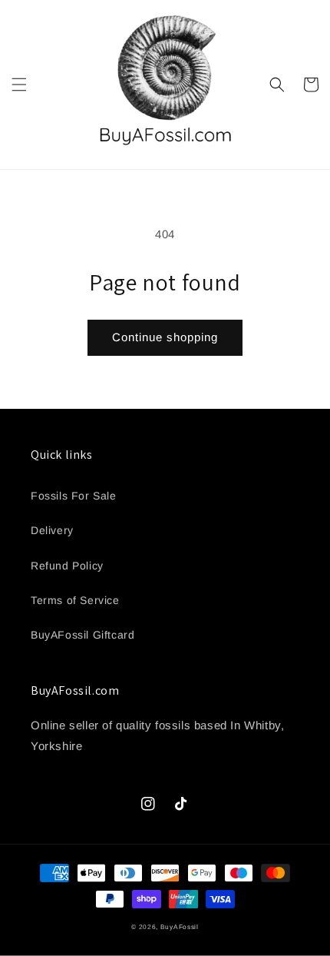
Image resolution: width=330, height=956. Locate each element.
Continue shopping (165, 337)
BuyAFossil (179, 927)
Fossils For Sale (74, 496)
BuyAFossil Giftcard (82, 635)
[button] (19, 84)
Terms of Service (75, 600)
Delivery (52, 530)
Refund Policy (67, 565)
